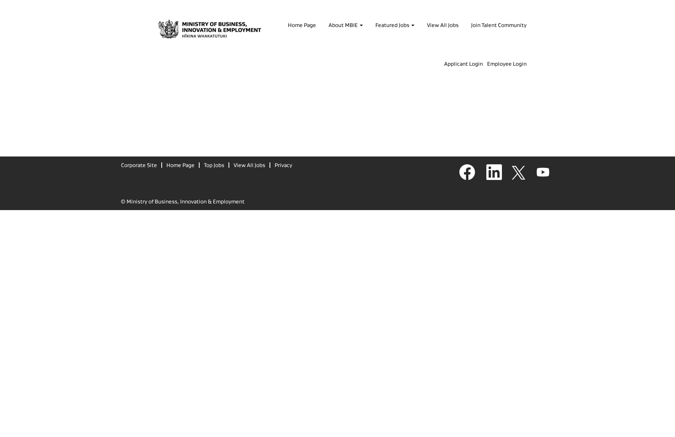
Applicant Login (463, 64)
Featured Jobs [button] (393, 25)
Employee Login (507, 64)
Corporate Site (139, 165)
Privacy (283, 165)
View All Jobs (443, 25)
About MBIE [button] (344, 25)
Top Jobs (214, 165)
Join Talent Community (499, 25)
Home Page (302, 25)
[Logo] (209, 30)
